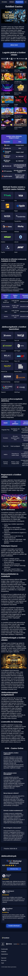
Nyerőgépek (22, 58)
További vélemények (14, 925)
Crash (14, 58)
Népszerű (3, 58)
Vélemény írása (14, 869)
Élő (9, 58)
